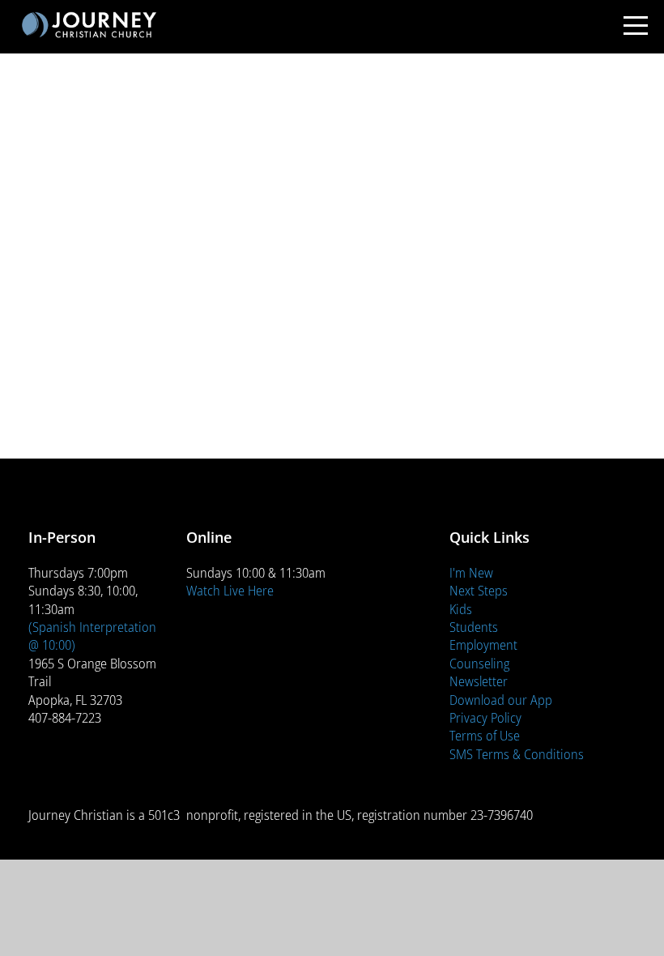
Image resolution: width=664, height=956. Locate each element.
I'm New (471, 572)
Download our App (500, 699)
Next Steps (478, 590)
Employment (483, 644)
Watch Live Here (230, 590)
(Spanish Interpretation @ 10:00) (92, 635)
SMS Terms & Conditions (516, 754)
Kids (460, 609)
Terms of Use (484, 735)
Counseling (479, 663)
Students (473, 626)
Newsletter (478, 681)
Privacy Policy (485, 717)
